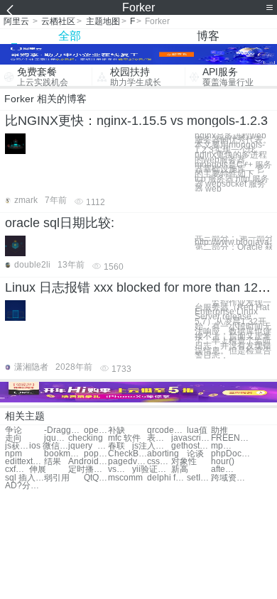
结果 (52, 462)
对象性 (184, 462)
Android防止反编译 (87, 462)
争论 (13, 430)
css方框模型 (159, 462)
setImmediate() (199, 478)
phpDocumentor (230, 454)
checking (85, 438)
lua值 (197, 430)
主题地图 (103, 21)
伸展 (37, 469)
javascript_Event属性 (190, 438)
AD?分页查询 (24, 486)
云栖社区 (58, 21)
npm (13, 454)
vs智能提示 (120, 469)
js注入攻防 (151, 446)
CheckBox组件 (127, 454)
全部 (69, 36)
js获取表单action (17, 446)
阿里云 (16, 21)
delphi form (166, 478)
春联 (116, 446)
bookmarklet (63, 454)
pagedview (127, 462)
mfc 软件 (124, 438)
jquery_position (56, 438)
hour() (222, 462)
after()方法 (223, 469)
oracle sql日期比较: (59, 223)
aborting (163, 454)
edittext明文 (24, 462)
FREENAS (230, 438)
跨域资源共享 (230, 478)
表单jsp (159, 438)
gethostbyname (190, 446)
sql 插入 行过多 (24, 478)
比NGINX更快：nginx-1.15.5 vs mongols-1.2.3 (136, 121)
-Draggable (63, 430)
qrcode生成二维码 (166, 430)
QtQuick (96, 478)
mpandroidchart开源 (223, 446)
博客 (208, 36)
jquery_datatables (87, 446)
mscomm (125, 478)
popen (96, 454)
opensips (96, 430)
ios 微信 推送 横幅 (48, 446)
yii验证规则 (151, 469)
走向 (13, 438)
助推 (219, 430)
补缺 (116, 430)
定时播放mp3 (87, 469)
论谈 (195, 454)
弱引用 (57, 478)
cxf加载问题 (17, 469)
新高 (179, 469)
